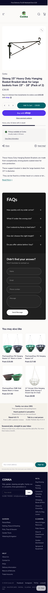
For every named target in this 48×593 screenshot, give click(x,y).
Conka (4, 74)
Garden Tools (6, 534)
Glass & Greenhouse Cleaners (39, 540)
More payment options (24, 118)
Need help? (42, 146)
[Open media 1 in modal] (42, 30)
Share (7, 146)
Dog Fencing (39, 481)
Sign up (39, 463)
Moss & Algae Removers (38, 526)
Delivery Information (9, 573)
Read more (6, 180)
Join (29, 491)
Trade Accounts (7, 580)
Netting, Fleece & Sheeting (11, 527)
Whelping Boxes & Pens (38, 501)
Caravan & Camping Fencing (38, 492)
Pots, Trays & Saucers (9, 531)
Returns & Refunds (8, 577)
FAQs (4, 570)
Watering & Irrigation (9, 538)
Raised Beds (6, 524)
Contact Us (6, 566)
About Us (5, 563)
